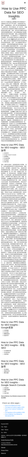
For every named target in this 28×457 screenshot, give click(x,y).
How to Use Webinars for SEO (12, 405)
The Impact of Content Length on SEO (14, 407)
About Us (3, 453)
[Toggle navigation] (25, 2)
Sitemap (3, 447)
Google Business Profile (7, 440)
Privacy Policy (4, 450)
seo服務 (13, 111)
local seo (15, 63)
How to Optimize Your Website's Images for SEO (13, 396)
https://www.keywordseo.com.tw (9, 444)
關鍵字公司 (14, 39)
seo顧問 (13, 276)
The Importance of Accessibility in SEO (15, 412)
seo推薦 (6, 294)
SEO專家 (3, 397)
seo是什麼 (12, 218)
